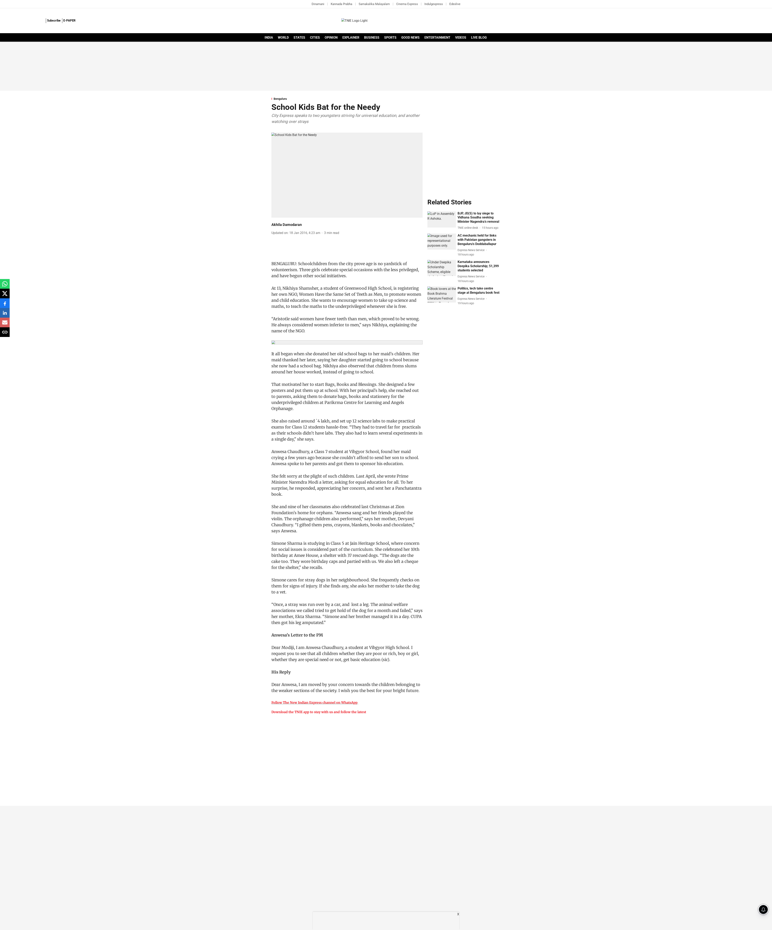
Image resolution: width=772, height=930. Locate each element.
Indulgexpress (433, 4)
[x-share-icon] (5, 296)
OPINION (331, 37)
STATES (299, 37)
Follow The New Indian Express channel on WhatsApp (314, 702)
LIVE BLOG (479, 37)
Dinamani (318, 4)
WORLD (283, 37)
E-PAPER (69, 20)
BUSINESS (371, 37)
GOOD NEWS (410, 37)
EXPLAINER (350, 37)
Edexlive (454, 4)
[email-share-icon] (5, 324)
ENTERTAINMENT (437, 37)
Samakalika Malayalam (374, 4)
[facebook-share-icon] (5, 305)
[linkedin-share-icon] (5, 315)
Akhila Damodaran (286, 224)
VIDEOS (460, 37)
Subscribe (54, 20)
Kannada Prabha (341, 4)
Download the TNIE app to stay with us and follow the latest (318, 712)
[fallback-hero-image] (441, 219)
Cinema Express (407, 4)
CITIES (315, 37)
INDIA (269, 37)
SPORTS (390, 37)
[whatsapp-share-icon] (5, 286)
